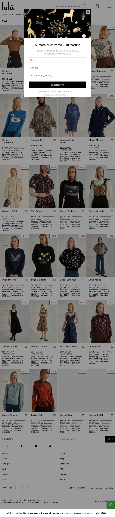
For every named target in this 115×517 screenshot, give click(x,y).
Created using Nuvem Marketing (57, 95)
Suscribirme (58, 84)
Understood (101, 513)
